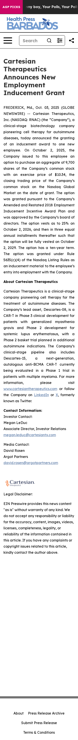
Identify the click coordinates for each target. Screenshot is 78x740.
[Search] (49, 40)
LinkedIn (41, 395)
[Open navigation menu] (7, 40)
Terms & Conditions (39, 732)
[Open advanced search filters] (59, 40)
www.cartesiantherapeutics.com (30, 389)
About (18, 713)
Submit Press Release (39, 723)
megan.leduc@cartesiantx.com (29, 435)
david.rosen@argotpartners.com (30, 463)
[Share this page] (71, 40)
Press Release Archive (46, 713)
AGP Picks (11, 7)
